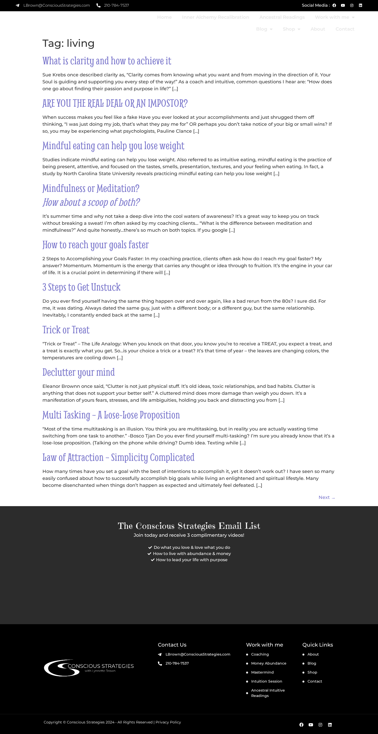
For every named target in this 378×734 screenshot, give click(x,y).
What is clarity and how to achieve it (106, 60)
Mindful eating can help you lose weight (113, 145)
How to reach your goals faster (95, 244)
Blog (261, 29)
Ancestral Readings (282, 17)
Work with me (332, 17)
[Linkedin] (360, 5)
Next (327, 497)
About (318, 29)
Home (164, 17)
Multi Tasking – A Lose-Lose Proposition (111, 414)
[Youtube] (343, 5)
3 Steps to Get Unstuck (81, 286)
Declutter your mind (78, 372)
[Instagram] (352, 5)
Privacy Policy (168, 722)
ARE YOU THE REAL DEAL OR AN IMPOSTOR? (115, 103)
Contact (345, 29)
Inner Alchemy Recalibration (215, 17)
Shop (289, 29)
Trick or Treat (65, 329)
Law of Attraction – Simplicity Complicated (118, 457)
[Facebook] (334, 5)
